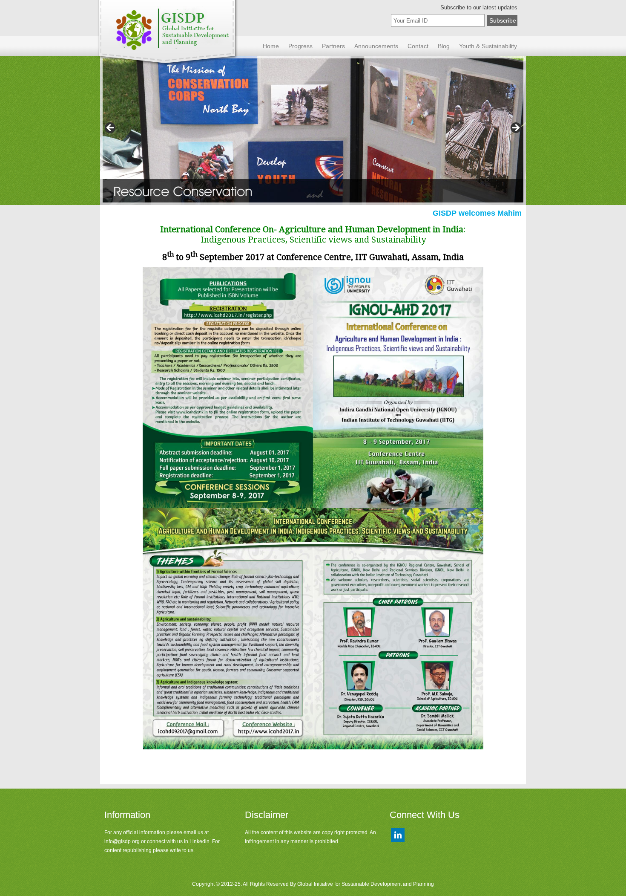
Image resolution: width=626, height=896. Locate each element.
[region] (313, 130)
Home (271, 46)
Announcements (376, 46)
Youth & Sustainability (488, 46)
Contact (418, 46)
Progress (300, 46)
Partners (333, 46)
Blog (444, 46)
